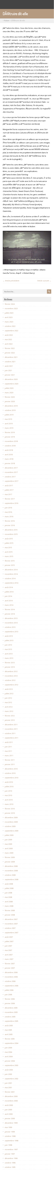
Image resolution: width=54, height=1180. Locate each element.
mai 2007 (8, 950)
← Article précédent (11, 280)
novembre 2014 (11, 574)
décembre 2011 (11, 724)
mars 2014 (9, 605)
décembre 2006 (11, 972)
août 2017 (9, 485)
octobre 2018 (10, 445)
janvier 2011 (10, 764)
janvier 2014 (10, 614)
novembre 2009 (11, 822)
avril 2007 (9, 954)
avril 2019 (9, 423)
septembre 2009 (11, 830)
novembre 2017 (11, 472)
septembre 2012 (11, 684)
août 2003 (9, 1070)
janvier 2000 (10, 1118)
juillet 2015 (9, 543)
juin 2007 (8, 946)
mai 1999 (8, 1127)
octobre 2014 (10, 578)
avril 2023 (9, 317)
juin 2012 (8, 698)
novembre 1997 (11, 1149)
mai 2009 (8, 844)
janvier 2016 (10, 525)
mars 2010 (9, 804)
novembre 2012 (11, 676)
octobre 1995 (10, 1167)
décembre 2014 (11, 569)
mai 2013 (8, 649)
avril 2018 (9, 454)
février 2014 (10, 609)
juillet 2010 (9, 786)
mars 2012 (9, 711)
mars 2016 (9, 516)
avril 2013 (9, 653)
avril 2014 (9, 600)
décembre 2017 (11, 468)
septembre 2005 (11, 1021)
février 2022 (10, 348)
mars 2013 (9, 658)
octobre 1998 (10, 1136)
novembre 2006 (11, 977)
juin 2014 (8, 596)
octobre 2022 (10, 326)
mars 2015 (9, 556)
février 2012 (10, 715)
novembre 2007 (11, 923)
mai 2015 (8, 547)
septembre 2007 (11, 932)
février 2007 (10, 963)
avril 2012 (9, 707)
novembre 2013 (11, 622)
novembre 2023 (11, 308)
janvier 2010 (10, 813)
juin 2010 (8, 791)
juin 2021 (8, 370)
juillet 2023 (9, 313)
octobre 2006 (10, 981)
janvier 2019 (10, 437)
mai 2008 (8, 897)
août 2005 (9, 1025)
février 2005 (10, 1039)
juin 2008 (8, 892)
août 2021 (9, 366)
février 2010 (10, 808)
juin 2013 (8, 645)
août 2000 (9, 1105)
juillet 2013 (9, 640)
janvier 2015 (10, 565)
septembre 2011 (11, 738)
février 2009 (10, 857)
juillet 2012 (9, 693)
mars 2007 (9, 959)
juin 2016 (8, 507)
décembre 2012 (11, 671)
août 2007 (9, 937)
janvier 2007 (10, 968)
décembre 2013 (11, 618)
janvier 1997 (10, 1154)
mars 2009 (9, 853)
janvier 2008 (10, 915)
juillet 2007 (9, 941)
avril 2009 (9, 848)
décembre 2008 (11, 866)
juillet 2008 (9, 888)
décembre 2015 (11, 530)
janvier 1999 (10, 1131)
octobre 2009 (10, 826)
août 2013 (9, 636)
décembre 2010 (11, 769)
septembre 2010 (11, 777)
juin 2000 (8, 1109)
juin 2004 (8, 1047)
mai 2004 (8, 1052)
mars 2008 (9, 906)
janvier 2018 (10, 463)
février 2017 (10, 499)
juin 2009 (8, 839)
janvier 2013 (10, 667)
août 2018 (9, 450)
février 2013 (10, 662)
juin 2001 (8, 1083)
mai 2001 (8, 1087)
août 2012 (9, 689)
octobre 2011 (10, 733)
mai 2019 (8, 419)
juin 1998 (8, 1145)
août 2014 (9, 587)
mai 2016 (8, 512)
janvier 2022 (10, 352)
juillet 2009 (9, 835)
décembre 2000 (11, 1096)
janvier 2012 (10, 720)
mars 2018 (9, 459)
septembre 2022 (11, 330)
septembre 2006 (11, 985)
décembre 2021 (11, 357)
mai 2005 (8, 1030)
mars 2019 (9, 428)
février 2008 (10, 910)
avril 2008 (9, 901)
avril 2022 (9, 344)
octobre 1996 (10, 1162)
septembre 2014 (11, 583)
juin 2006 (8, 994)
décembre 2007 (11, 919)
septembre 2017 (11, 481)
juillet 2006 (9, 990)
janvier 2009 (10, 861)
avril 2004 (9, 1056)
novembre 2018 (11, 441)
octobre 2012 (10, 680)
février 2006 (10, 999)
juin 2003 (8, 1074)
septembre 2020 (11, 383)
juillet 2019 (9, 414)
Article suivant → (44, 280)
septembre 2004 (11, 1043)
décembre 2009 (11, 817)
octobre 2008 (10, 875)
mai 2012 (8, 702)
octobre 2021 (10, 361)
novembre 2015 (11, 534)
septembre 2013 (11, 631)
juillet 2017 (9, 490)
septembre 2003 (11, 1065)
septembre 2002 (11, 1078)
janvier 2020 (10, 401)
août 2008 (9, 884)
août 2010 (9, 782)
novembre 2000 (11, 1100)
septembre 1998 (11, 1140)
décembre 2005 (11, 1008)
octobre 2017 (10, 476)
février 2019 (10, 432)
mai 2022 (8, 339)
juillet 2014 (9, 591)
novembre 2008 (11, 870)
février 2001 (10, 1092)
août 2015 (9, 538)
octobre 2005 (10, 1016)
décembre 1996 (11, 1158)
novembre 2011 (11, 729)
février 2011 (10, 760)
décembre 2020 (11, 379)
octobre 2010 (10, 773)
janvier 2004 (10, 1061)
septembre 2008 (11, 879)
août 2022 (9, 335)
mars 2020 (9, 392)
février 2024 (10, 304)
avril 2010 (9, 800)
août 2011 (9, 742)
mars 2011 (9, 755)
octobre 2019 (10, 410)
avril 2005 (9, 1034)
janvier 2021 (10, 375)
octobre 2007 (10, 928)
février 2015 (10, 561)
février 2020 (10, 397)
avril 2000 (9, 1114)
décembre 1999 (11, 1123)
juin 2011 (8, 746)
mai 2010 (8, 795)
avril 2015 (9, 552)
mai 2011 (8, 751)
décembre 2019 (11, 406)
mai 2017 (8, 494)
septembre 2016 (11, 503)
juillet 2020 (9, 388)
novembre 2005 (11, 1012)
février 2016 (10, 521)
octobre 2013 (10, 627)
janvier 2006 (10, 1003)
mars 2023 (9, 321)
